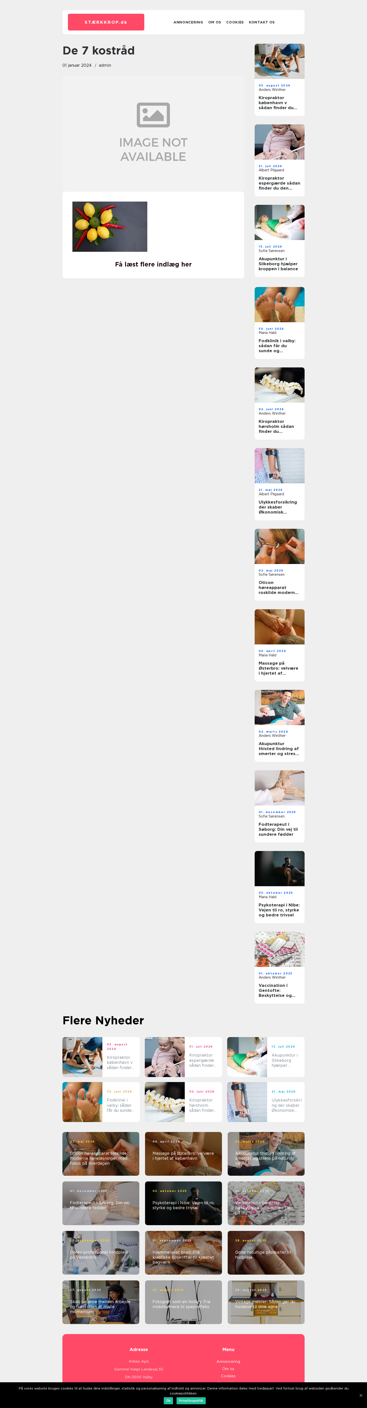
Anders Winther (272, 89)
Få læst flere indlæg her (153, 264)
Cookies (235, 22)
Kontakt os (262, 22)
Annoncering (188, 22)
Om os (214, 22)
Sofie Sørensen (272, 251)
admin (105, 65)
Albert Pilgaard (271, 170)
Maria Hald (267, 332)
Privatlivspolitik (191, 1401)
